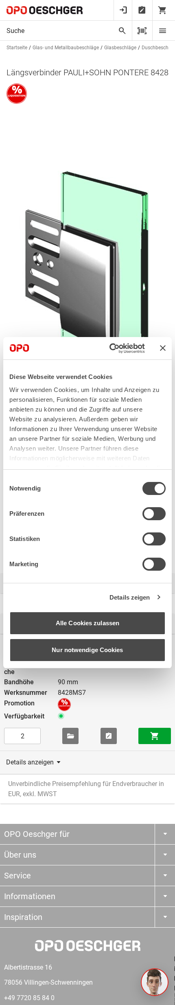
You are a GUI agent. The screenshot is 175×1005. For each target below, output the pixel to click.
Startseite (17, 47)
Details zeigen (129, 597)
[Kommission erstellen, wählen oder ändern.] (70, 736)
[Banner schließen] (163, 348)
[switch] (154, 513)
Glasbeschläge (120, 47)
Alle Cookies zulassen (87, 623)
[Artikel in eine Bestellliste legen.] (109, 736)
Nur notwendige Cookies (87, 649)
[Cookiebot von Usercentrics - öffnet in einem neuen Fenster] (110, 348)
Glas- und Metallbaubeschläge (66, 47)
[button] (154, 982)
